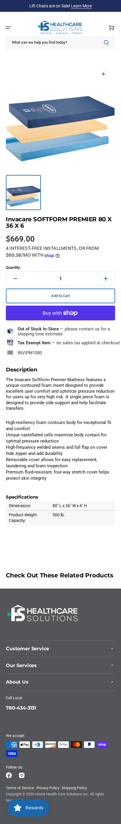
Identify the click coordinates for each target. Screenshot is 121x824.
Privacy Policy (47, 788)
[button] (8, 28)
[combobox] (60, 42)
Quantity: (13, 267)
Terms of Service (20, 788)
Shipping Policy (74, 788)
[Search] (107, 42)
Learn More (81, 6)
